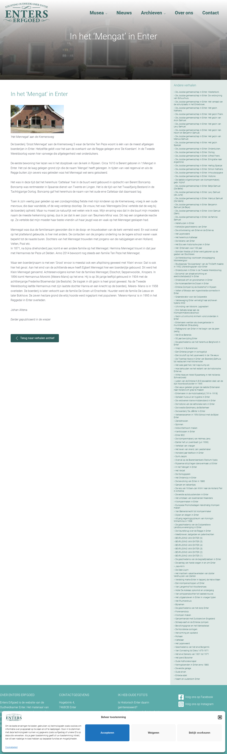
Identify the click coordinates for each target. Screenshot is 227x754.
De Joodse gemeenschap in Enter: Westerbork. (197, 92)
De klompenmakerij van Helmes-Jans (192, 438)
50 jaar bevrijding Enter (186, 338)
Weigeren (153, 732)
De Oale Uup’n (182, 570)
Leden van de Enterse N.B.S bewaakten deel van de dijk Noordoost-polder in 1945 (198, 382)
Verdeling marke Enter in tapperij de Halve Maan (197, 579)
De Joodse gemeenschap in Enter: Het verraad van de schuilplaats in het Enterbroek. (198, 103)
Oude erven (180, 672)
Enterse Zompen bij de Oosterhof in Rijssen (195, 287)
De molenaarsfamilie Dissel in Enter (192, 283)
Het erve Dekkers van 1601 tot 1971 (192, 654)
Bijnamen (179, 604)
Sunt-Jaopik (181, 456)
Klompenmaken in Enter (186, 501)
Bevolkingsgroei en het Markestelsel (192, 626)
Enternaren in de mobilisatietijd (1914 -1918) (196, 393)
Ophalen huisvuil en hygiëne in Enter (192, 397)
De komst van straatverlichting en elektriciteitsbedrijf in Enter (190, 275)
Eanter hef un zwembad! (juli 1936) (192, 442)
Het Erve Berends (183, 335)
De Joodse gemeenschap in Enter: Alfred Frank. (197, 156)
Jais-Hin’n (180, 566)
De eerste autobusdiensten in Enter (191, 494)
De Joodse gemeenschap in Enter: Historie (195, 176)
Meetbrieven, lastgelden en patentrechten (194, 534)
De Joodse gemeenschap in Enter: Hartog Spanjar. (199, 165)
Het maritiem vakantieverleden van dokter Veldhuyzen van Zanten (194, 574)
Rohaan (179, 636)
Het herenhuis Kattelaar (186, 237)
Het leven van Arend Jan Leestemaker (193, 449)
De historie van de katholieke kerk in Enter (195, 404)
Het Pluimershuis (183, 601)
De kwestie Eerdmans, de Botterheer (192, 407)
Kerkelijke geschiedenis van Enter (191, 227)
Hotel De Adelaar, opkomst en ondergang (194, 590)
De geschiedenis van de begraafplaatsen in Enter (198, 559)
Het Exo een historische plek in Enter (192, 244)
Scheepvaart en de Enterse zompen (192, 622)
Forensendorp (182, 611)
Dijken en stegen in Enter (187, 515)
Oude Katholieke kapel (185, 661)
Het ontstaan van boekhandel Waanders (194, 498)
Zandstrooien (181, 421)
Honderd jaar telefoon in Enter (189, 453)
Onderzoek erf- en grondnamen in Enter (193, 280)
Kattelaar (179, 640)
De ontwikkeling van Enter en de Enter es (194, 230)
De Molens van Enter (185, 241)
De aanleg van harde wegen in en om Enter (195, 563)
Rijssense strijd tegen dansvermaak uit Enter (196, 463)
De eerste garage (183, 668)
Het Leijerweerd (182, 643)
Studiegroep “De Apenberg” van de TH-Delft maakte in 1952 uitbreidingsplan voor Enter (198, 265)
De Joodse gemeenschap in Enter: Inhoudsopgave (199, 172)
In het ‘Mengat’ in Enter (186, 467)
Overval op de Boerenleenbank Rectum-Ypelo (196, 460)
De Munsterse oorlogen (186, 629)
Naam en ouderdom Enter (187, 679)
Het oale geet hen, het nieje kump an (192, 365)
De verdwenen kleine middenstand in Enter (195, 400)
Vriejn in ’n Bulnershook (186, 348)
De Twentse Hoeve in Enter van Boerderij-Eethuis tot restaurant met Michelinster (197, 360)
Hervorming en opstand (186, 633)
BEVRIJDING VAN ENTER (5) (189, 541)
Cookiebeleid (11, 747)
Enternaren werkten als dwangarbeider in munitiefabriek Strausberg (194, 323)
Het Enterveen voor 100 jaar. (188, 248)
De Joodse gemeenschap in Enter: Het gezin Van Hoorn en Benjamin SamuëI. (197, 131)
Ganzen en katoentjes (185, 485)
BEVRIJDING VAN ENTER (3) (189, 548)
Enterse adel (181, 675)
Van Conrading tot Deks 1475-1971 (192, 650)
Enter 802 (180, 435)
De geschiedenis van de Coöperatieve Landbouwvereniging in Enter (192, 526)
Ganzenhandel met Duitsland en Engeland (195, 618)
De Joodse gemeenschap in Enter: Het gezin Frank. (199, 114)
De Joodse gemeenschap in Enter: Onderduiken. (198, 149)
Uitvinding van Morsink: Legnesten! (192, 306)
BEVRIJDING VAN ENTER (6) (189, 538)
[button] (220, 717)
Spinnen (179, 424)
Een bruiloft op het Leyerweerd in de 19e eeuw (197, 355)
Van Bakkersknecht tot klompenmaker (193, 511)
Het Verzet (180, 470)
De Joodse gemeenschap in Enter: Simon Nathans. (199, 169)
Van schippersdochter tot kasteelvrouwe (194, 594)
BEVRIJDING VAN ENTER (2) (189, 552)
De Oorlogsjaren (182, 474)
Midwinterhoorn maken (186, 428)
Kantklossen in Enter (185, 431)
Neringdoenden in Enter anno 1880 (192, 665)
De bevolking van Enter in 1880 (190, 481)
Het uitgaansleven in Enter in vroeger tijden (195, 597)
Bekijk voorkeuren (199, 732)
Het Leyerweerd (182, 234)
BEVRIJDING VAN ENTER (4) (189, 545)
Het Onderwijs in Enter (185, 477)
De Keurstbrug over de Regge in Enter (193, 531)
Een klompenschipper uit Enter (189, 583)
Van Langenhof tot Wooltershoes (190, 587)
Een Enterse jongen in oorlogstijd (191, 352)
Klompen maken (183, 615)
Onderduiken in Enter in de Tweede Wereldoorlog (198, 270)
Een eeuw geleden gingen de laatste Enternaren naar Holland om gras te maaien (197, 388)
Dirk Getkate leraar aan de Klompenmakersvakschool (186, 311)
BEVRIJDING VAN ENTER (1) (189, 556)
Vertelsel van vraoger (185, 446)
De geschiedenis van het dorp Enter (192, 608)
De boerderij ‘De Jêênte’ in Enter (190, 411)
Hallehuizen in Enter (184, 223)
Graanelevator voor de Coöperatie (191, 297)
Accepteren (107, 732)
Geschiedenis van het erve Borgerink (192, 647)
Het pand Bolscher (184, 657)
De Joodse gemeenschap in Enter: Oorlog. (195, 152)
